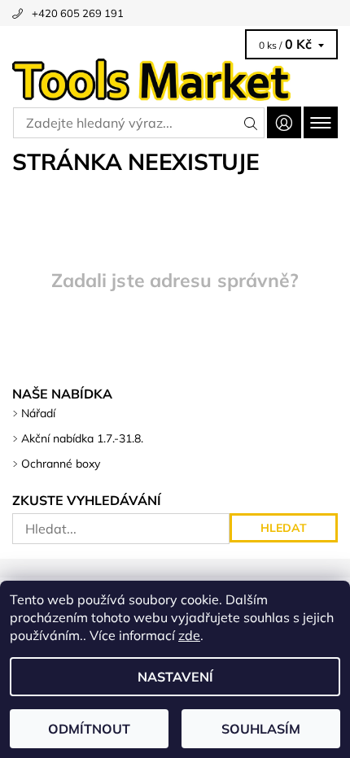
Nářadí (38, 413)
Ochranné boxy (60, 463)
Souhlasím (260, 729)
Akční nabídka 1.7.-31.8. (82, 438)
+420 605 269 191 (78, 13)
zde (189, 635)
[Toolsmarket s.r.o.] (175, 80)
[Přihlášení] (284, 122)
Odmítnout (89, 729)
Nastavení (175, 677)
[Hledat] (251, 122)
